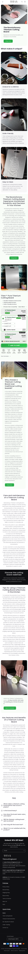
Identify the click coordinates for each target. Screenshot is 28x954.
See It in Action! (10, 708)
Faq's (4, 904)
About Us (5, 901)
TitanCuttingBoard (8, 948)
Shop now (8, 41)
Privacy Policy (6, 886)
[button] (2, 1)
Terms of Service (7, 898)
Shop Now (14, 258)
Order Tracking (6, 924)
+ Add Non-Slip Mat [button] (10, 329)
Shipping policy (22, 950)
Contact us (5, 927)
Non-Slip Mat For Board (8, 921)
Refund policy (7, 950)
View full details (5, 356)
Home (4, 913)
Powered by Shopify (16, 948)
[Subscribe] (23, 850)
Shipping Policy (6, 892)
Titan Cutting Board (7, 915)
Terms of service (14, 950)
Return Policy (6, 895)
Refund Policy (6, 889)
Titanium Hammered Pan (9, 918)
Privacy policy (24, 948)
